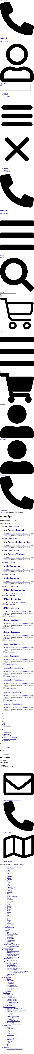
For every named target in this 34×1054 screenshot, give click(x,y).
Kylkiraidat (10, 937)
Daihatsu (9, 881)
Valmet (9, 923)
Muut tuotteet (7, 962)
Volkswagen (10, 924)
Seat (8, 913)
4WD (8, 932)
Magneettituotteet (8, 958)
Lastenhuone (10, 983)
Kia (8, 893)
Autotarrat (6, 930)
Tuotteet (5, 94)
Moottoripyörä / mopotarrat (14, 968)
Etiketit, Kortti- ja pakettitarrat (11, 944)
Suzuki (9, 916)
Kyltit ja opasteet (8, 949)
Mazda (9, 898)
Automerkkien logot (12, 934)
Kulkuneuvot (10, 982)
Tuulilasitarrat (10, 943)
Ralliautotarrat (11, 940)
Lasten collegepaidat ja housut (15, 1018)
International (10, 1035)
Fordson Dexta (11, 1033)
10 (4, 723)
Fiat (8, 884)
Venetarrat (6, 1047)
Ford (8, 885)
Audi (8, 870)
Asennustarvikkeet (8, 927)
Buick (8, 873)
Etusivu (5, 93)
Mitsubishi (10, 899)
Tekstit (9, 991)
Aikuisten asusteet (12, 999)
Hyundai (9, 890)
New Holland (10, 901)
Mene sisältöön (4, 0)
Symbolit (9, 990)
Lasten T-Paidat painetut (13, 1021)
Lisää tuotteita (7, 726)
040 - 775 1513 (4, 41)
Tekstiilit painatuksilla (9, 1007)
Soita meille (4, 38)
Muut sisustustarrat (12, 986)
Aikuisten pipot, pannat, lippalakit (16, 1010)
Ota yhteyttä (6, 96)
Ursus (8, 921)
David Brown (11, 1028)
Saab (8, 910)
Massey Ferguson (12, 896)
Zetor (8, 926)
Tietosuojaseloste (8, 736)
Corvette (9, 879)
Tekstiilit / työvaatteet (9, 997)
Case (8, 874)
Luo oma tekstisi (11, 985)
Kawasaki (9, 892)
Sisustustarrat (7, 977)
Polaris (9, 907)
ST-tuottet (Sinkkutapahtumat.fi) (19, 971)
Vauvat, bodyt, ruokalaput (14, 1024)
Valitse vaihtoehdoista (24, 534)
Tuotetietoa (6, 740)
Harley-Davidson (11, 887)
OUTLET (6, 976)
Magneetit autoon (12, 960)
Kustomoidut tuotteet (9, 948)
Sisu (8, 915)
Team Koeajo (10, 974)
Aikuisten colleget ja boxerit (14, 1008)
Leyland (9, 1036)
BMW (8, 871)
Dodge (9, 882)
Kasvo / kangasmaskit (13, 1016)
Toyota (9, 920)
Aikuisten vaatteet (12, 1000)
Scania (9, 912)
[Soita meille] (17, 34)
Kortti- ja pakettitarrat (13, 946)
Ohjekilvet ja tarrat (12, 955)
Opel (8, 904)
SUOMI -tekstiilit (12, 1022)
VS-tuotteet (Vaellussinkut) (17, 972)
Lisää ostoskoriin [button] (20, 593)
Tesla (8, 918)
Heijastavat (10, 994)
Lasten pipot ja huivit (13, 1002)
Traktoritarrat (7, 1025)
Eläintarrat (10, 935)
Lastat (8, 929)
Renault (9, 909)
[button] (17, 132)
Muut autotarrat (11, 938)
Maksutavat (6, 734)
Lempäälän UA (11, 965)
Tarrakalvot (6, 993)
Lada (8, 895)
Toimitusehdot (7, 732)
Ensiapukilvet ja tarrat (13, 951)
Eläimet (9, 979)
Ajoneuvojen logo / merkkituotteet (12, 867)
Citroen (9, 878)
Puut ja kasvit (10, 988)
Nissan (9, 902)
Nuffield (9, 1041)
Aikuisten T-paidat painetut (14, 1011)
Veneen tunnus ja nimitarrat (14, 1049)
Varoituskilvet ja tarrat (13, 957)
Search (2, 257)
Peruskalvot (10, 996)
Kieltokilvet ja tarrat (12, 952)
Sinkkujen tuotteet (12, 969)
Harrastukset (10, 980)
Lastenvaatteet (11, 1004)
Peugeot (9, 906)
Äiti (11, 1013)
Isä (11, 1014)
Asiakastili (6, 754)
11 (4, 724)
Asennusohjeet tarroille (9, 739)
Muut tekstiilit (11, 1005)
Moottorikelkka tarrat (13, 966)
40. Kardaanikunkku (12, 963)
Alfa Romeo (10, 868)
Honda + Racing (11, 888)
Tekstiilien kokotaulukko (10, 737)
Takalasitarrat (10, 941)
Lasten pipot (10, 1019)
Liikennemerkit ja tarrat (13, 954)
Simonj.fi (21, 864)
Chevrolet (9, 876)
